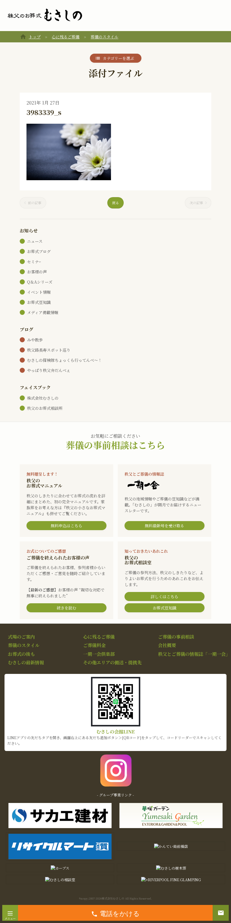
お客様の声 (37, 272)
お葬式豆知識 (39, 302)
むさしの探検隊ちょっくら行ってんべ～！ (64, 360)
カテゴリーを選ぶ (118, 58)
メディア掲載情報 (42, 312)
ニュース (35, 241)
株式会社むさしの (43, 398)
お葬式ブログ (39, 251)
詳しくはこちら (164, 596)
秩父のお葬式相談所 (45, 408)
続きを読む (66, 608)
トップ (35, 37)
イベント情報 (39, 292)
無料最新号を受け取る (164, 525)
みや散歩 (35, 340)
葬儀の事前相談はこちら (115, 444)
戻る (115, 202)
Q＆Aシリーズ (39, 282)
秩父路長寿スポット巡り (48, 350)
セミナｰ (34, 261)
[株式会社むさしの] (45, 15)
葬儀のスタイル (104, 37)
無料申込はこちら (66, 525)
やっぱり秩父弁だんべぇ (48, 370)
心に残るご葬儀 (65, 37)
